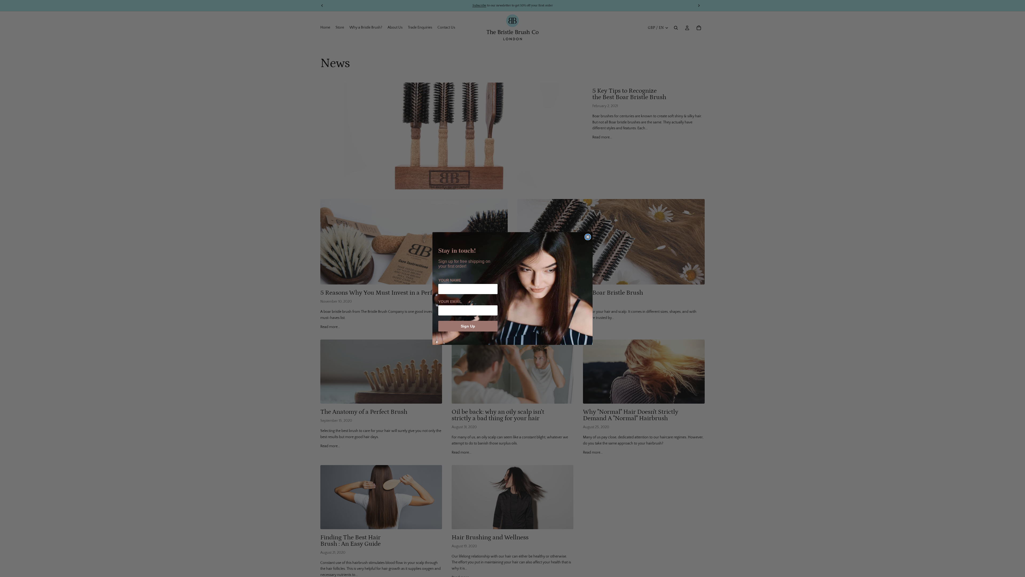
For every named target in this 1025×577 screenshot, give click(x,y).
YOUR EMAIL (450, 301)
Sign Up (468, 326)
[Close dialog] (587, 237)
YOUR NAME (449, 280)
